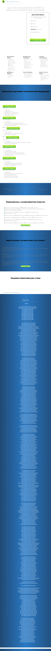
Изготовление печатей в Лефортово (28, 438)
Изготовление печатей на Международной (28, 415)
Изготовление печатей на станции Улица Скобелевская (28, 591)
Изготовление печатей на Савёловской (28, 531)
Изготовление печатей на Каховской (28, 428)
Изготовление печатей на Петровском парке (28, 596)
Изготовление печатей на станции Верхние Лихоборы (28, 578)
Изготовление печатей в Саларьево (28, 324)
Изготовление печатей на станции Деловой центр (28, 510)
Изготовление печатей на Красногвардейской (29, 368)
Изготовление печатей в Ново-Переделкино (27, 629)
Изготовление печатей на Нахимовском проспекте (28, 544)
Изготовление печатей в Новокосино (28, 504)
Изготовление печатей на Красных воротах (28, 340)
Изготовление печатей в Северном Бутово (28, 466)
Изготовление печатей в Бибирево (28, 528)
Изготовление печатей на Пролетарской (28, 490)
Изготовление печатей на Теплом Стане (28, 449)
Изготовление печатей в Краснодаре (27, 641)
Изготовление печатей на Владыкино (28, 530)
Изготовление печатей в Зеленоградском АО (27, 306)
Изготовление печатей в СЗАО (27, 313)
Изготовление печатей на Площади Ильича (28, 509)
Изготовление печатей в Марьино (28, 560)
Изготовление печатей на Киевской (28, 405)
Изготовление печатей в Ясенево (28, 443)
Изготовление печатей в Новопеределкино (28, 524)
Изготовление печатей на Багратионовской (28, 416)
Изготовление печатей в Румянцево (28, 323)
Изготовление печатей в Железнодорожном (27, 636)
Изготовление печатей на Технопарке (28, 369)
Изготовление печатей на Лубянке (28, 341)
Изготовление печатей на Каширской (28, 365)
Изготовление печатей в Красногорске (27, 623)
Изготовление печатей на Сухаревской (28, 460)
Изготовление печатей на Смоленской (28, 396)
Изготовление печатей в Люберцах (27, 624)
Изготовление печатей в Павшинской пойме (27, 626)
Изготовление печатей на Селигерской (28, 575)
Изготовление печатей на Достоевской (28, 571)
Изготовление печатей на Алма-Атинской (28, 361)
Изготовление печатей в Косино (28, 471)
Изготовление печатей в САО (27, 311)
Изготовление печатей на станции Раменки (28, 515)
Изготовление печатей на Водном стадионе (28, 375)
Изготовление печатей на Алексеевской (28, 453)
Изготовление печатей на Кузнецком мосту (28, 476)
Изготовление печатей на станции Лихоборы (28, 598)
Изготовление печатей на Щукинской (28, 500)
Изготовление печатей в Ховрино (28, 384)
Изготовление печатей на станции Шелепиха (28, 583)
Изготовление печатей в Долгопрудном (27, 621)
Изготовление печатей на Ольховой (28, 353)
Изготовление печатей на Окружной (28, 599)
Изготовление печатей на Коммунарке (28, 354)
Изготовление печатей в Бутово (28, 465)
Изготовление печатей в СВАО (27, 318)
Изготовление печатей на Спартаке (28, 496)
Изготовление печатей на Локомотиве (28, 614)
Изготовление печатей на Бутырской (28, 568)
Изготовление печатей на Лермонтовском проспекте (28, 485)
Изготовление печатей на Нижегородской (28, 611)
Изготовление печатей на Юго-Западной (28, 334)
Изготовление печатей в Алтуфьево (28, 526)
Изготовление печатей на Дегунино (28, 576)
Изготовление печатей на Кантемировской (28, 364)
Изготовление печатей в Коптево (28, 603)
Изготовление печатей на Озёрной (28, 514)
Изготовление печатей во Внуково (28, 355)
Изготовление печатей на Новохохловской (28, 613)
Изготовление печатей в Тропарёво (29, 330)
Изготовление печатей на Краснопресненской (28, 426)
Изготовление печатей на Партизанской (28, 399)
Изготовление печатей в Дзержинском (27, 620)
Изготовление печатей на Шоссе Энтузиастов (28, 506)
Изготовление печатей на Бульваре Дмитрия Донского (28, 543)
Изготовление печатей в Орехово (28, 358)
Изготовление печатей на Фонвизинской (29, 570)
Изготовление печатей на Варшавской (28, 585)
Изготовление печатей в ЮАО (27, 314)
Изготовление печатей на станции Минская (28, 513)
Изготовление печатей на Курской (28, 395)
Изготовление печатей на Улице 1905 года (28, 493)
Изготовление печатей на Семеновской (28, 401)
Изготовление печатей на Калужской (28, 445)
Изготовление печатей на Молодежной (28, 409)
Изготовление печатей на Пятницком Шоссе (28, 391)
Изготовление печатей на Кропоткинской (28, 331)
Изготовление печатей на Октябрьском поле (28, 494)
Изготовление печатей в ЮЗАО (27, 315)
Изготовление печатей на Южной (28, 541)
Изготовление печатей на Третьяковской (29, 461)
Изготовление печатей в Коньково (28, 435)
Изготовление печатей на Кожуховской (28, 566)
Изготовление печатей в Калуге (27, 634)
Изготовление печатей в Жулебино (28, 478)
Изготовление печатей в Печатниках (28, 561)
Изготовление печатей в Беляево (28, 434)
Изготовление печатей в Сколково (28, 523)
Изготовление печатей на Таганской (28, 470)
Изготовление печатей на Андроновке (28, 605)
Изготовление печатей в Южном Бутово (28, 468)
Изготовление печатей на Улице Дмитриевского (28, 473)
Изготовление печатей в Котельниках (28, 479)
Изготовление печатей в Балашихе (27, 618)
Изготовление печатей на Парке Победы (28, 410)
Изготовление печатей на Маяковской (28, 371)
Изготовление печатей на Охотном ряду (28, 343)
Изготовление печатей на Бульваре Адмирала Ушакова (28, 588)
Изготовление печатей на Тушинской (28, 499)
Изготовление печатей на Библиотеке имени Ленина (28, 335)
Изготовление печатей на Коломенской (28, 366)
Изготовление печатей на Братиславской (28, 563)
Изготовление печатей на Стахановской (28, 439)
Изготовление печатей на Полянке (28, 551)
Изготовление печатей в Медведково (28, 450)
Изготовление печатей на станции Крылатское (28, 411)
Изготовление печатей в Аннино (28, 533)
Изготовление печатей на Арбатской (28, 393)
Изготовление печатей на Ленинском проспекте (28, 463)
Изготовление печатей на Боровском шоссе (28, 516)
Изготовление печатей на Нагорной (28, 535)
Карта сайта (15, 648)
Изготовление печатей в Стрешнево (28, 604)
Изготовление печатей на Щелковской (28, 403)
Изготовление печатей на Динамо (28, 378)
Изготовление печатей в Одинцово (27, 630)
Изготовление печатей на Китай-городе (28, 458)
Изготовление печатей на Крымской (28, 608)
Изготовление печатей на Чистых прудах (28, 348)
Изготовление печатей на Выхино (28, 484)
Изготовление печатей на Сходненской (28, 498)
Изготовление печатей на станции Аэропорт (28, 381)
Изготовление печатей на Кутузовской (28, 423)
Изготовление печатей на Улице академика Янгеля (28, 539)
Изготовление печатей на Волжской (28, 564)
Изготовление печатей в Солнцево (28, 521)
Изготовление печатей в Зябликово (28, 579)
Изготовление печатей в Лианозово (28, 601)
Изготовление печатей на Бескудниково (28, 553)
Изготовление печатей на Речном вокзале (28, 379)
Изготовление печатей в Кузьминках (28, 480)
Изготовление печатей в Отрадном (28, 529)
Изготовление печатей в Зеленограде (27, 633)
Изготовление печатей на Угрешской (28, 615)
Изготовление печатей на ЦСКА (28, 581)
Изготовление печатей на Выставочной (28, 414)
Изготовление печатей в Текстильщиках (28, 481)
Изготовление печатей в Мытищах (27, 625)
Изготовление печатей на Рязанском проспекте (28, 486)
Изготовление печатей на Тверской (28, 374)
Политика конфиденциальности (6, 648)
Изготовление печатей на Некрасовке (28, 475)
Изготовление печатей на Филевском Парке (28, 420)
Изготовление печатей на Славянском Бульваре (28, 408)
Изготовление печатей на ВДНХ (28, 455)
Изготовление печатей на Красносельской (28, 339)
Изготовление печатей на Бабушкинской (28, 454)
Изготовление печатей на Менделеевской (28, 550)
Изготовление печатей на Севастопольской (28, 545)
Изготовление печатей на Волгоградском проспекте (28, 483)
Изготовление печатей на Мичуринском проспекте (28, 518)
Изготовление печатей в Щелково (27, 638)
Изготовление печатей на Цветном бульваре (28, 554)
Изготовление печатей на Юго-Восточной (28, 441)
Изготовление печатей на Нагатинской (28, 534)
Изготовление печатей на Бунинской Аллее (28, 589)
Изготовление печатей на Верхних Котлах (28, 610)
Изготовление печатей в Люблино (28, 559)
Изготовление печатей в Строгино (28, 389)
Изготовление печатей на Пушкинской (28, 491)
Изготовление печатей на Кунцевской (28, 406)
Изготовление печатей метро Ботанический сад (28, 451)
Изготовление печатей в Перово (28, 505)
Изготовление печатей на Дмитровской (28, 546)
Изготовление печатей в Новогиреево (28, 503)
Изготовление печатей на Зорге (28, 600)
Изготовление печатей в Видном (27, 619)
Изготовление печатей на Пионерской (28, 418)
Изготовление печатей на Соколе (28, 380)
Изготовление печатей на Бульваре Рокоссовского (28, 326)
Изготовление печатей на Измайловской (28, 398)
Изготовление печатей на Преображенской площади (28, 328)
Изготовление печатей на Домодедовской (28, 363)
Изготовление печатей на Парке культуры (28, 344)
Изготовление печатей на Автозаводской (28, 360)
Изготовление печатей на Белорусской (28, 370)
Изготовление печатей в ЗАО (27, 316)
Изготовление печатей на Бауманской (28, 394)
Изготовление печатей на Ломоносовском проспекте (28, 511)
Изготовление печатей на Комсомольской (28, 338)
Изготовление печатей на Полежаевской (28, 489)
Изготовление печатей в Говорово (28, 520)
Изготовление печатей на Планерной (28, 495)
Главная (5, 290)
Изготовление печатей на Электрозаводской (28, 404)
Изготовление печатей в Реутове (27, 628)
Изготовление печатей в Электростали (27, 640)
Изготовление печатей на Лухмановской (28, 474)
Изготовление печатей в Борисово (28, 556)
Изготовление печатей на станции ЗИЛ (28, 609)
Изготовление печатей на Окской (28, 440)
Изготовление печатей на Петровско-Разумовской (28, 548)
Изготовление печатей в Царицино (28, 359)
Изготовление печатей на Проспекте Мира (28, 430)
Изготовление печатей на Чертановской (28, 540)
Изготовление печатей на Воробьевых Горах (28, 336)
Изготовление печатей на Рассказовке (28, 519)
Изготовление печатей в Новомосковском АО (27, 308)
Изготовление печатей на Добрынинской (28, 425)
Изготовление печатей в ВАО (27, 310)
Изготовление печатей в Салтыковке (27, 635)
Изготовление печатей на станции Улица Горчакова (28, 590)
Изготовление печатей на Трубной (28, 573)
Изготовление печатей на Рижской (28, 459)
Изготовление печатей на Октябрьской (28, 429)
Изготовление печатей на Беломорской (28, 383)
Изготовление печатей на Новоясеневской (28, 446)
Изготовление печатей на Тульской (28, 538)
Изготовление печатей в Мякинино (28, 388)
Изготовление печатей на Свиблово (28, 456)
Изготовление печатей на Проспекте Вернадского (28, 333)
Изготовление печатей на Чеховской (28, 574)
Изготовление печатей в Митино (28, 386)
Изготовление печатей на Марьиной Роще (28, 569)
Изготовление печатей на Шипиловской (28, 558)
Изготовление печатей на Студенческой (28, 419)
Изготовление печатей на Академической (28, 444)
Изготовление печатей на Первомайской (28, 400)
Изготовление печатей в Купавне (27, 639)
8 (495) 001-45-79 (43, 2)
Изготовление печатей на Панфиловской (29, 595)
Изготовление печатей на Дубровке (28, 565)
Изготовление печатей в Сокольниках (28, 325)
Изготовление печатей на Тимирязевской (28, 549)
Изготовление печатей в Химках (27, 631)
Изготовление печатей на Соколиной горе (28, 606)
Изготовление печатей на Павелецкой (28, 373)
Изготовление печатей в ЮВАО (27, 319)
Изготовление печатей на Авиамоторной (28, 508)
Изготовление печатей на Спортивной (28, 345)
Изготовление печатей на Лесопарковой (28, 593)
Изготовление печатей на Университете (28, 349)
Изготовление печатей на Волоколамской (28, 390)
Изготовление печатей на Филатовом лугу (28, 350)
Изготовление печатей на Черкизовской (28, 329)
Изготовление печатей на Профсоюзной (28, 448)
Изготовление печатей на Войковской (28, 376)
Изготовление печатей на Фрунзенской (28, 346)
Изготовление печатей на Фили (28, 421)
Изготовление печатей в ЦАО (27, 309)
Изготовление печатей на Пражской (28, 536)
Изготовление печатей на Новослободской (28, 431)
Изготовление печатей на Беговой (28, 488)
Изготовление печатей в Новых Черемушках (28, 436)
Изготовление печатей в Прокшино (28, 351)
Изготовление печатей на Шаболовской (28, 464)
